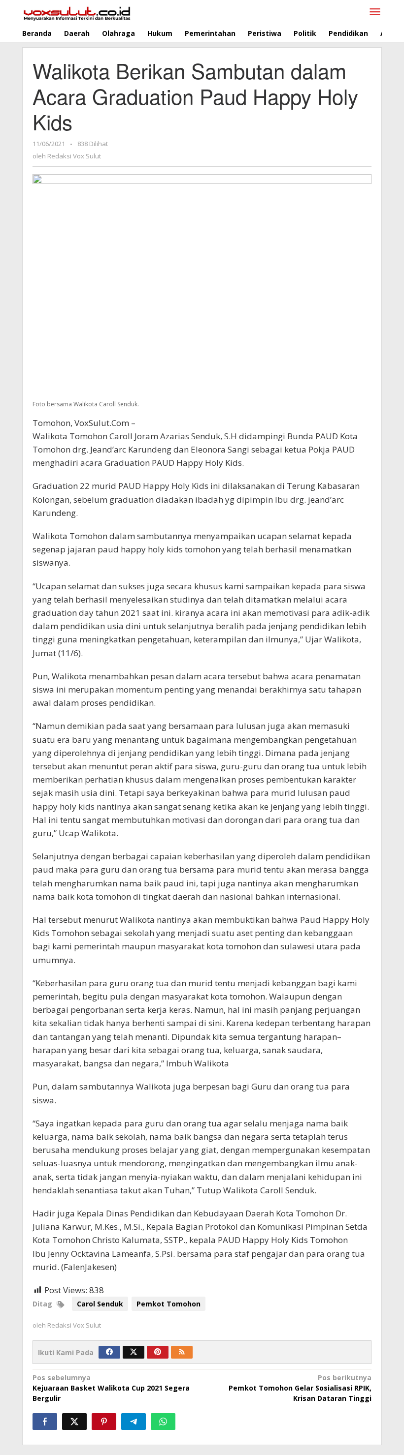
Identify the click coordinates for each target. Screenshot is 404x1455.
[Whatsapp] (163, 1421)
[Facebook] (109, 1352)
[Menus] (375, 12)
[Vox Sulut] (77, 12)
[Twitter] (133, 1352)
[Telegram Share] (133, 1421)
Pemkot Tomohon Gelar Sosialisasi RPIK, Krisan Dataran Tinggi (300, 1388)
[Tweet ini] (74, 1421)
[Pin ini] (104, 1421)
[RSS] (182, 1352)
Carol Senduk (100, 1303)
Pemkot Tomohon (168, 1303)
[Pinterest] (157, 1352)
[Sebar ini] (45, 1421)
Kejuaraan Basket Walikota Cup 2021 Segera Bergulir (111, 1388)
